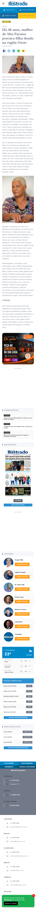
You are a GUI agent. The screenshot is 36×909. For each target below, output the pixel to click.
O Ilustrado (9, 763)
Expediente (9, 767)
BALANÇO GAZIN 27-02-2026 (11, 696)
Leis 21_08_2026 (8, 737)
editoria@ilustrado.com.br (17, 841)
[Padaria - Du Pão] (18, 348)
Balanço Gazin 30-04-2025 (10, 706)
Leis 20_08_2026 (8, 742)
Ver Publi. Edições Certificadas (18, 717)
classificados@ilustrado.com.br (19, 856)
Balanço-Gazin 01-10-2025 (10, 701)
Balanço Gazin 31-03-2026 (10, 691)
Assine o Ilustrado (10, 15)
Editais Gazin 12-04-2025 (10, 712)
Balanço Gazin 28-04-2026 (10, 686)
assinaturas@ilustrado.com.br (19, 827)
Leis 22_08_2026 (8, 731)
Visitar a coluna (22, 564)
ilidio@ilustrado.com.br (17, 870)
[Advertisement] (18, 387)
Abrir (29, 686)
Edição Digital (10, 9)
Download (27, 731)
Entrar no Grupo (11, 903)
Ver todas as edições (18, 505)
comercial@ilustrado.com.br (18, 885)
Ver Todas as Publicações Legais (18, 747)
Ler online (18, 500)
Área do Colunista (18, 770)
